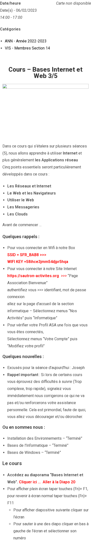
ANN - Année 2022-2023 (26, 41)
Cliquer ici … (30, 482)
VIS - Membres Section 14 (27, 48)
